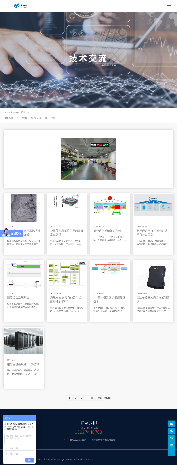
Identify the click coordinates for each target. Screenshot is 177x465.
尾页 (100, 398)
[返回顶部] (171, 452)
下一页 (90, 398)
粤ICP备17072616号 (84, 459)
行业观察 (22, 118)
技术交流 (36, 118)
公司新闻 (9, 118)
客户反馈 (50, 118)
